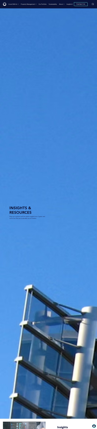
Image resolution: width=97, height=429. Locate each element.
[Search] (92, 4)
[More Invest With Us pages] (18, 4)
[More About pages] (63, 4)
